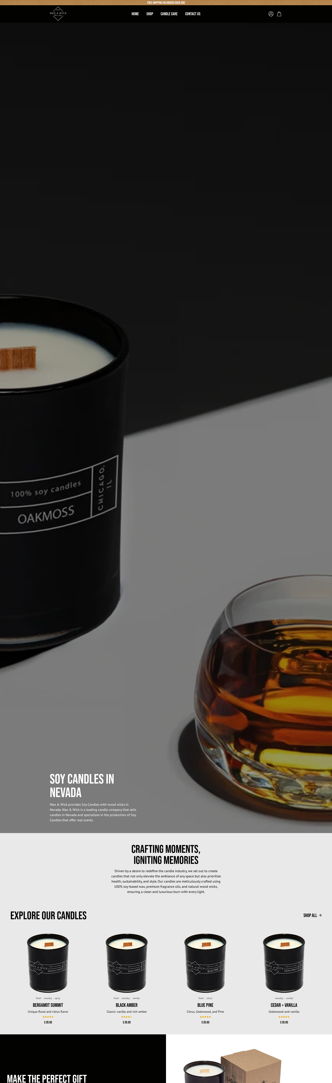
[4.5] (126, 1017)
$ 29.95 (48, 1022)
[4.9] (48, 1017)
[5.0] (205, 1017)
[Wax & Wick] (58, 14)
